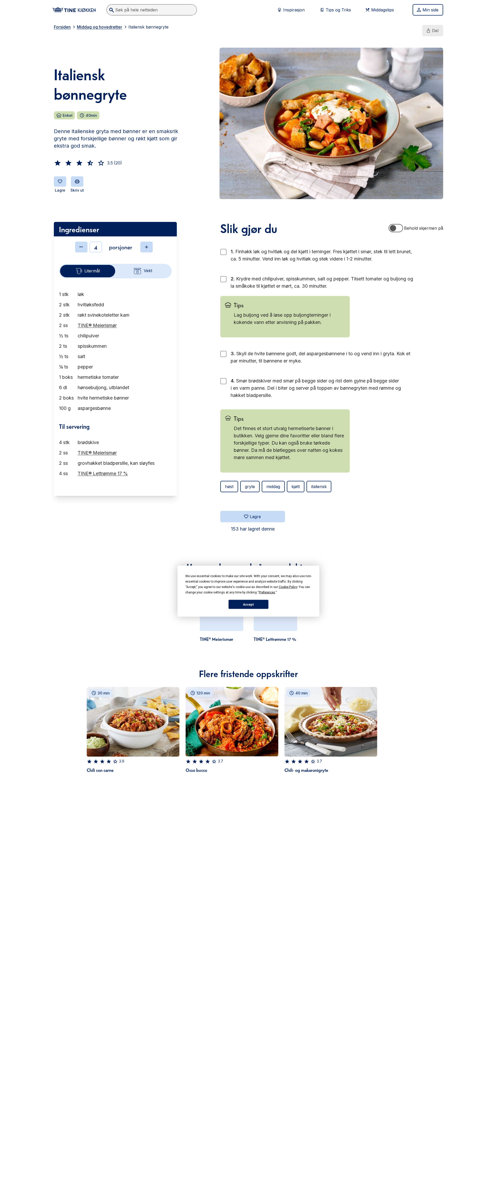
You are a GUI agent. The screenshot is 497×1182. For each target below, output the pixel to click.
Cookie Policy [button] (288, 587)
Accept (248, 604)
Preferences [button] (267, 592)
